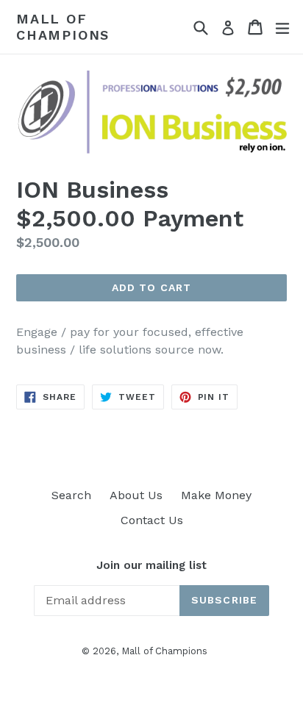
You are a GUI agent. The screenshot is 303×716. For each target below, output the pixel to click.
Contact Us (152, 520)
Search (71, 495)
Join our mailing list (151, 565)
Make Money (216, 495)
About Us (136, 495)
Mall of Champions (63, 27)
